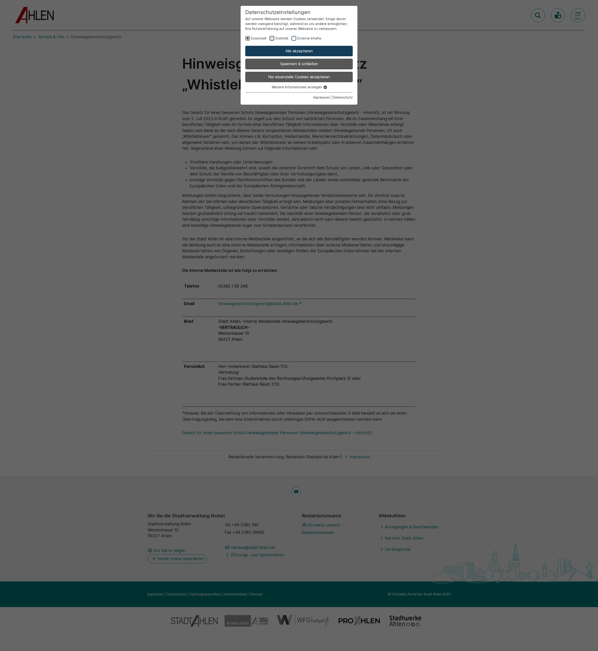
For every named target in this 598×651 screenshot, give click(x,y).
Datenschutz (343, 97)
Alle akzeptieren (299, 51)
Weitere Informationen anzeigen (297, 87)
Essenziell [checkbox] (258, 38)
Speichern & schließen (299, 63)
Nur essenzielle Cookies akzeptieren (299, 77)
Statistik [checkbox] (281, 38)
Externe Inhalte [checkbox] (309, 38)
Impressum (321, 97)
